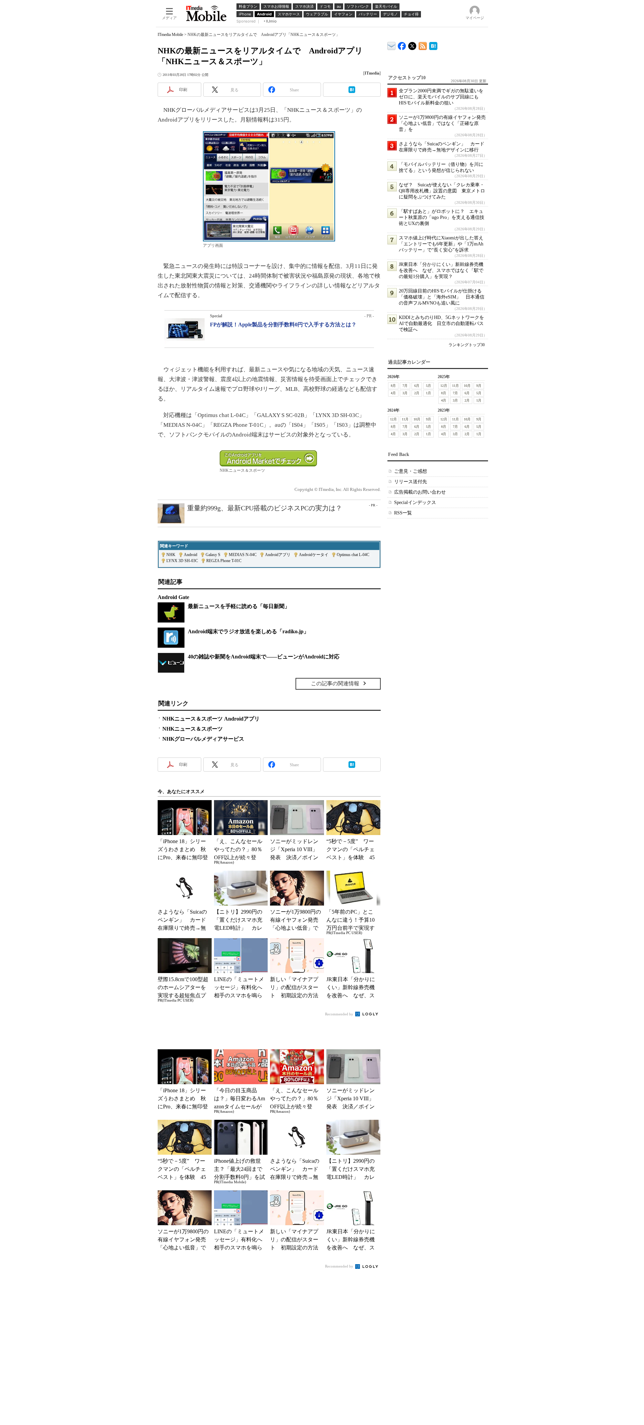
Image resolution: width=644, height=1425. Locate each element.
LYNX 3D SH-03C (182, 560)
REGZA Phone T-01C (223, 560)
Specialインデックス (415, 502)
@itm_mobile (412, 44)
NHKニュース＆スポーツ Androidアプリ (211, 719)
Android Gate (173, 597)
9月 (478, 385)
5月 (428, 385)
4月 (393, 393)
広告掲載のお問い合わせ (420, 492)
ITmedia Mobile (170, 34)
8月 (393, 385)
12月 (443, 385)
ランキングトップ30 (466, 344)
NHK (170, 554)
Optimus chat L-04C (353, 554)
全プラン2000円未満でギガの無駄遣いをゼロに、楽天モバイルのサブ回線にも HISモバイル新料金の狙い (441, 96)
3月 (405, 393)
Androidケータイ (313, 554)
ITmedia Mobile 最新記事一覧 (423, 45)
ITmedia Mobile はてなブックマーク (433, 45)
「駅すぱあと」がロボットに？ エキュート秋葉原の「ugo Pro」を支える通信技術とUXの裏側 (441, 217)
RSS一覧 (403, 512)
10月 (467, 385)
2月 (416, 393)
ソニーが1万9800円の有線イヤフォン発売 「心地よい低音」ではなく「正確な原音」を (444, 123)
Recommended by (339, 1014)
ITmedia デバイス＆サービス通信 (391, 45)
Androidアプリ (277, 554)
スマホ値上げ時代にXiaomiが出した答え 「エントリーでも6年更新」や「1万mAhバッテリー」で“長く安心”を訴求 (443, 243)
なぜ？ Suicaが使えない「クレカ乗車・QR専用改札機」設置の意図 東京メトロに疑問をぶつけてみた (442, 190)
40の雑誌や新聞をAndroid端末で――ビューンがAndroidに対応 (263, 656)
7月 (405, 385)
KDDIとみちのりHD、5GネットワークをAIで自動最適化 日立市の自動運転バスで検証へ (441, 323)
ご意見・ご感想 (410, 471)
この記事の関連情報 (335, 683)
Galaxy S (213, 554)
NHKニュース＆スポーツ (192, 729)
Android (190, 554)
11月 (455, 385)
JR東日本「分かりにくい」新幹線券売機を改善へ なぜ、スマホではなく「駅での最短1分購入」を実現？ (441, 270)
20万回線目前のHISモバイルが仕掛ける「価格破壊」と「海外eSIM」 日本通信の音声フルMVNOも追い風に (441, 297)
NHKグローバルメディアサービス (203, 739)
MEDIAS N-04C (243, 554)
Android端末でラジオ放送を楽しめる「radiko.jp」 (248, 631)
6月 (416, 385)
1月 (428, 393)
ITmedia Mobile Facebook (402, 44)
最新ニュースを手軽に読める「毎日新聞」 (239, 606)
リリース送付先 (410, 481)
